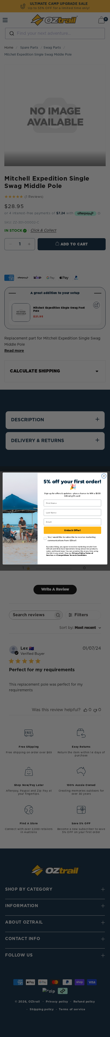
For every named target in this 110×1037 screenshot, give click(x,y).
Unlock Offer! (72, 530)
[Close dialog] (104, 475)
